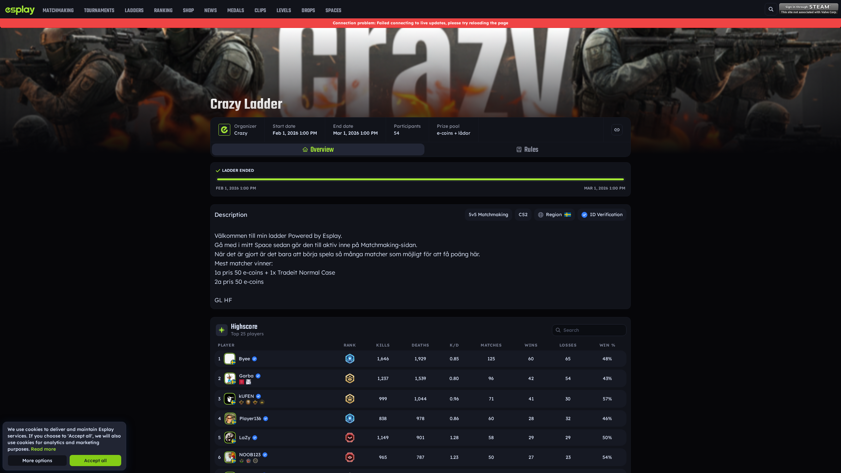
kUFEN (246, 396)
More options (37, 460)
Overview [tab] (322, 149)
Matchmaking (58, 10)
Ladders (134, 10)
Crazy (240, 133)
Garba (246, 376)
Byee (244, 359)
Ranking (163, 10)
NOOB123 (250, 455)
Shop (188, 10)
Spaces (333, 10)
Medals (235, 10)
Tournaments (99, 10)
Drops (308, 10)
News (210, 10)
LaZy (244, 437)
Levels (284, 10)
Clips (260, 10)
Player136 (250, 418)
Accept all (95, 460)
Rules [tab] (531, 149)
